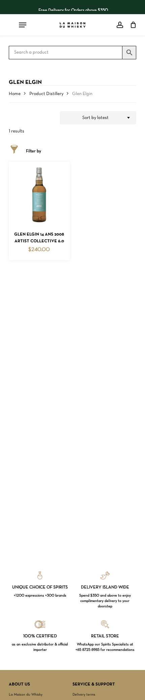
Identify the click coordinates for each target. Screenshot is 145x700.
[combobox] (98, 118)
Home (15, 94)
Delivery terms (83, 694)
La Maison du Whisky (25, 694)
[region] (72, 7)
